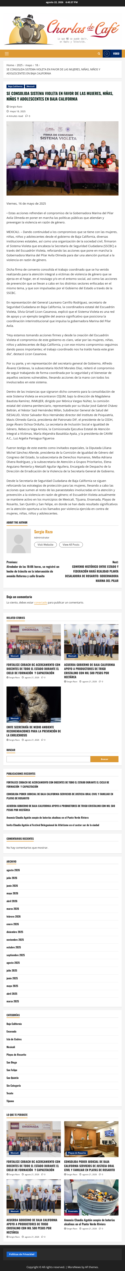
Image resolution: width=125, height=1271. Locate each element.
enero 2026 (13, 924)
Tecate (10, 1093)
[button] (6, 53)
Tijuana (10, 1101)
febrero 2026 (14, 916)
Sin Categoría (14, 1085)
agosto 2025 (13, 963)
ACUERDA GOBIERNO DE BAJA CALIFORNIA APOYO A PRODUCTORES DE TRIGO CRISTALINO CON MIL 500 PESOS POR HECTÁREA (32, 1226)
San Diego (12, 1062)
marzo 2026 (13, 909)
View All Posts (71, 544)
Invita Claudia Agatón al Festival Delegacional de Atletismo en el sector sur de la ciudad (53, 825)
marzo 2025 (13, 1001)
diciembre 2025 (15, 932)
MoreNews (74, 1267)
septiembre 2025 (16, 955)
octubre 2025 (14, 947)
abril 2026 (12, 901)
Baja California (15, 86)
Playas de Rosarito (16, 1054)
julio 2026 (12, 878)
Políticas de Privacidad (21, 1254)
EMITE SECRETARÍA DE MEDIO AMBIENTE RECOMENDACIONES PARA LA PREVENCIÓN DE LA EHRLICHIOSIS (34, 731)
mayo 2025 (12, 986)
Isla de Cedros (14, 1039)
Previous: (33, 569)
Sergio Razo (15, 106)
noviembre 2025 (15, 940)
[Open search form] (99, 53)
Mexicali (31, 86)
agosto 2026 (13, 870)
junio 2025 (12, 978)
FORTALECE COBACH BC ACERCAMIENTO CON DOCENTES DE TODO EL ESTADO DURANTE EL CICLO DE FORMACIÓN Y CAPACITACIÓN (33, 668)
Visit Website (45, 544)
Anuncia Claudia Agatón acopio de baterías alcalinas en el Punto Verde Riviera (48, 817)
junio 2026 (12, 886)
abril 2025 (12, 994)
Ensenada (11, 1031)
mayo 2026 (12, 893)
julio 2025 (12, 970)
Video (116, 53)
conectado (40, 602)
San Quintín (13, 1078)
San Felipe (12, 1070)
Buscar (11, 750)
